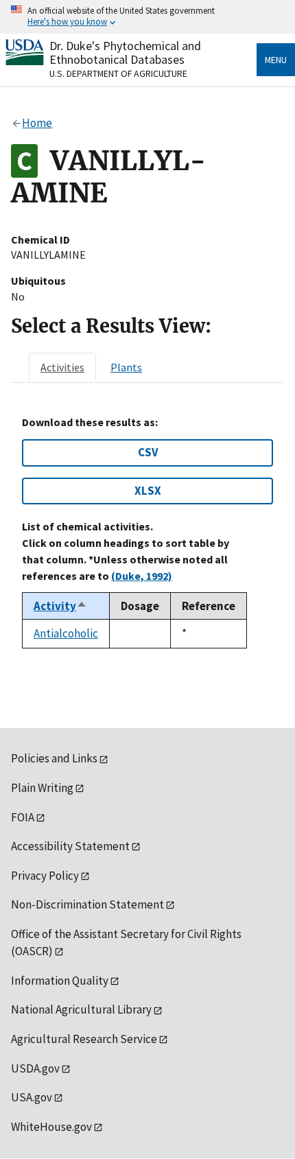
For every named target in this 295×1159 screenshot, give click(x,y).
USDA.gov (35, 1068)
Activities (62, 367)
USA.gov (31, 1097)
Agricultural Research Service (84, 1038)
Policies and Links (54, 758)
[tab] (62, 367)
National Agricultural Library (81, 1009)
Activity (60, 605)
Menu (276, 60)
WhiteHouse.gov (51, 1126)
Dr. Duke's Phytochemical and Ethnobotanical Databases (125, 52)
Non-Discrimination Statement (87, 904)
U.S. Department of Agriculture (118, 73)
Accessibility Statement (70, 846)
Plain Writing (42, 787)
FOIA (22, 817)
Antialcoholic (66, 633)
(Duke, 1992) (141, 576)
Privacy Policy (45, 875)
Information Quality (59, 980)
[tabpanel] (147, 532)
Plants (126, 367)
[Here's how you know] (147, 17)
